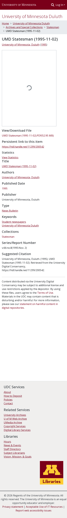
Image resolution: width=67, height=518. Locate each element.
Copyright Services (15, 426)
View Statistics (10, 157)
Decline (20, 513)
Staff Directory (12, 449)
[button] (19, 5)
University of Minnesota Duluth (32, 16)
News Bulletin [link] (10, 210)
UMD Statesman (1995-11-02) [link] (19, 166)
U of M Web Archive (15, 418)
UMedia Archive (13, 422)
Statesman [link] (53, 27)
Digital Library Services (17, 430)
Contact (8, 403)
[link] (33, 135)
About (7, 392)
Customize (33, 513)
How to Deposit (13, 396)
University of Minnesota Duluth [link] (31, 23)
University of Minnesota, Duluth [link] (20, 44)
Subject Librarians (14, 453)
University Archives (15, 415)
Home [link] (5, 23)
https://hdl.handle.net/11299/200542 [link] (23, 146)
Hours (7, 441)
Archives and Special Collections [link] (24, 27)
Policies (8, 399)
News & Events (12, 445)
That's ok (8, 513)
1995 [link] (43, 44)
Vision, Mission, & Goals (17, 456)
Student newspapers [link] (14, 222)
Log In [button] (60, 5)
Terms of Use (45, 292)
